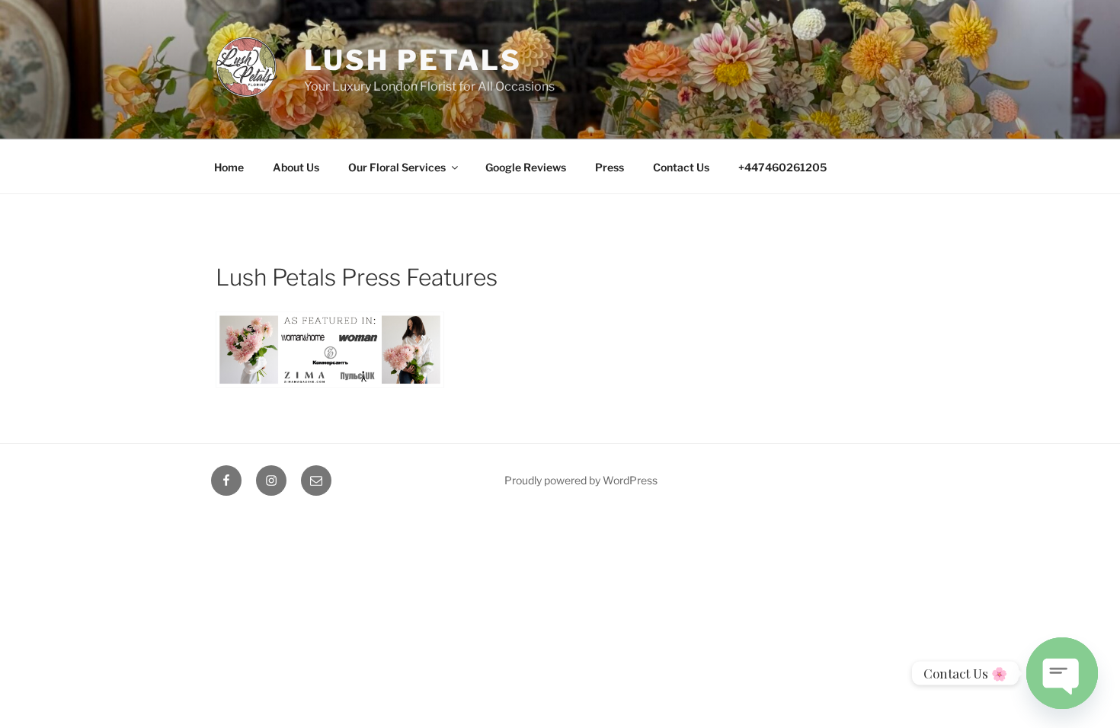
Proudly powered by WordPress (581, 480)
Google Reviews (525, 167)
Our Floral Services (397, 167)
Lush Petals (413, 60)
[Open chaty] (1062, 670)
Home (229, 167)
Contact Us (681, 167)
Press (609, 167)
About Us (296, 167)
